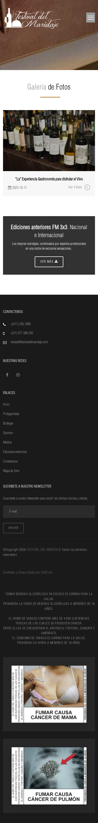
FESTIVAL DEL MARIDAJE (44, 550)
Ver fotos (75, 187)
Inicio (6, 404)
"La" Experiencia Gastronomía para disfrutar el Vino (49, 179)
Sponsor (8, 433)
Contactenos (10, 461)
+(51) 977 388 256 (22, 333)
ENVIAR (13, 528)
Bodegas (8, 423)
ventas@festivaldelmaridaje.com (29, 342)
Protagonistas (11, 414)
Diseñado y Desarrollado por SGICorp (28, 572)
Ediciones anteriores (15, 452)
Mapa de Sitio (11, 471)
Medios (7, 442)
